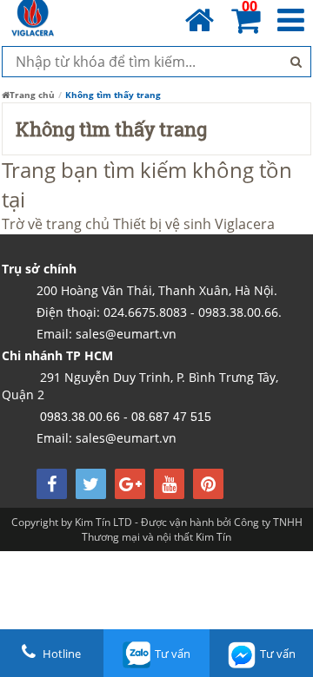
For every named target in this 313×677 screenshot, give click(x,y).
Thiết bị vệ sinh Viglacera (194, 223)
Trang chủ (32, 95)
